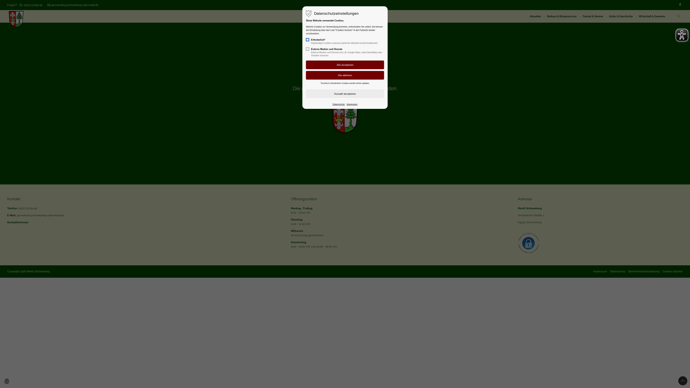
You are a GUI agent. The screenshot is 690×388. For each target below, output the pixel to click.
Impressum (352, 104)
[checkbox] (307, 39)
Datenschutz (339, 104)
